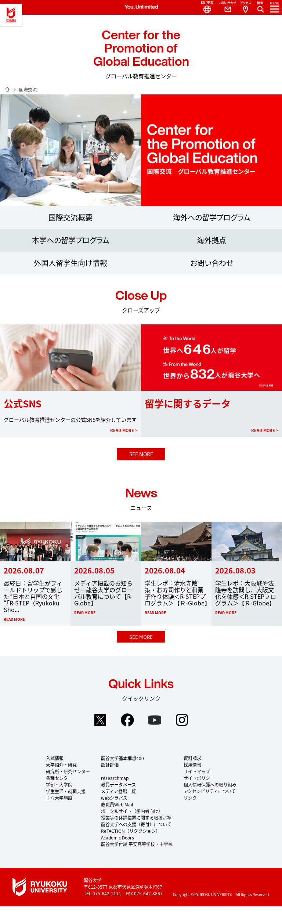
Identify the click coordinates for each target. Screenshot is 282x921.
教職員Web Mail (117, 804)
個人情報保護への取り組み (210, 784)
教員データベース (118, 784)
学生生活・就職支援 (66, 791)
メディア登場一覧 (118, 791)
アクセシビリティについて (210, 791)
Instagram (181, 720)
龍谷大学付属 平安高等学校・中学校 (137, 844)
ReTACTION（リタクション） (130, 831)
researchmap (115, 778)
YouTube (154, 720)
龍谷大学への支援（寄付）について (136, 824)
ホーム (7, 89)
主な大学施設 (59, 798)
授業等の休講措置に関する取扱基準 (136, 817)
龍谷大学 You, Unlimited (11, 15)
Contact (224, 7)
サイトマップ (197, 771)
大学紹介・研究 (61, 765)
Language (204, 7)
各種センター (59, 778)
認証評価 (110, 765)
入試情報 (55, 758)
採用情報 (192, 765)
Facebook (127, 720)
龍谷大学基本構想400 (122, 758)
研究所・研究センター (68, 771)
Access (245, 7)
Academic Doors (117, 837)
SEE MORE (141, 454)
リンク (190, 798)
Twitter (100, 720)
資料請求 (192, 758)
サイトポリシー (199, 778)
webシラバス (114, 798)
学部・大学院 (59, 784)
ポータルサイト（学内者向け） (132, 811)
